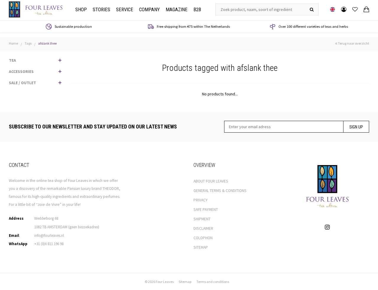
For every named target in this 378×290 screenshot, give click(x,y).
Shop (81, 9)
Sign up (356, 127)
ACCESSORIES (21, 71)
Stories (101, 9)
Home (13, 43)
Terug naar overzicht (353, 43)
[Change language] (332, 9)
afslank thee (47, 43)
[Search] (311, 9)
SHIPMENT (202, 218)
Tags (28, 43)
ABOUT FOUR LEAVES (210, 181)
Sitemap (185, 281)
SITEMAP (200, 247)
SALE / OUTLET (22, 82)
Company (149, 9)
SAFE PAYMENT (205, 209)
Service (124, 9)
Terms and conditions (212, 281)
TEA (12, 60)
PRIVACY (200, 200)
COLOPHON (203, 237)
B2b (197, 9)
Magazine (177, 9)
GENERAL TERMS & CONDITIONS (220, 190)
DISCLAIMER (203, 228)
